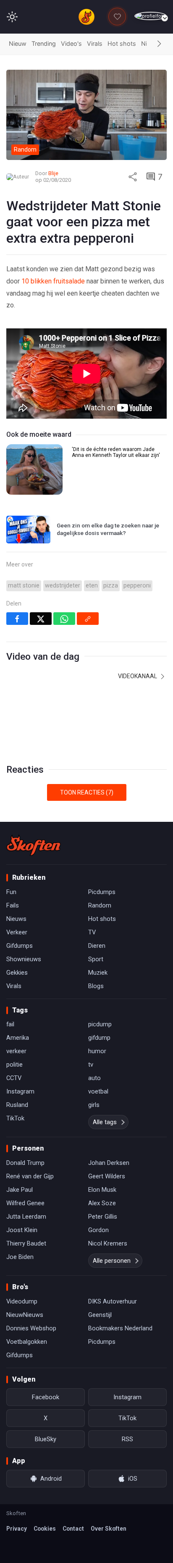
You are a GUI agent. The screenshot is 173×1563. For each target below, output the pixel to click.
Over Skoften (108, 1528)
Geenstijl (100, 1315)
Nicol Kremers (107, 1243)
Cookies (45, 1528)
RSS (127, 1439)
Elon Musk (102, 1189)
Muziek (97, 972)
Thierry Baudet (26, 1243)
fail (10, 1024)
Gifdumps (19, 945)
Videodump (21, 1301)
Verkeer (16, 932)
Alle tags (105, 1122)
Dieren (96, 945)
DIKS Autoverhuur (112, 1301)
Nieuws (16, 919)
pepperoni (137, 585)
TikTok (15, 1118)
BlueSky (45, 1439)
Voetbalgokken (26, 1341)
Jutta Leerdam (26, 1216)
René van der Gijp (30, 1176)
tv (90, 1064)
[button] (159, 44)
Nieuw (17, 43)
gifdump (99, 1037)
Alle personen (112, 1260)
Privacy (16, 1528)
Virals (94, 43)
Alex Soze (102, 1203)
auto (94, 1078)
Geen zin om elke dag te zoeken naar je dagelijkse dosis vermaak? (108, 529)
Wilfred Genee (25, 1203)
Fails (12, 905)
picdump (100, 1024)
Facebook (45, 1397)
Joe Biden (20, 1257)
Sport (95, 959)
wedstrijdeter (62, 585)
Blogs (96, 986)
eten (92, 585)
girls (94, 1105)
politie (14, 1064)
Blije (53, 173)
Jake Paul (19, 1189)
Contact (73, 1528)
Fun (11, 892)
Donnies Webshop (31, 1328)
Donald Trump (25, 1163)
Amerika (17, 1037)
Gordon (98, 1230)
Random (99, 905)
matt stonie (23, 585)
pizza (110, 585)
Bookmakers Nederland (120, 1328)
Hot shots (121, 43)
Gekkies (17, 972)
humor (97, 1051)
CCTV (13, 1078)
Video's (71, 43)
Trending (43, 43)
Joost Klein (21, 1230)
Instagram (20, 1091)
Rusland (17, 1105)
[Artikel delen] (133, 176)
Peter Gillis (102, 1216)
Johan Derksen (108, 1163)
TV (92, 932)
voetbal (98, 1091)
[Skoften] (33, 845)
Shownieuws (23, 959)
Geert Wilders (106, 1176)
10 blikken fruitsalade (53, 281)
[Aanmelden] (150, 16)
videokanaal (138, 676)
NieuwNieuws (24, 1315)
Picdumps (101, 892)
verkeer (16, 1051)
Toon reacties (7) (86, 792)
